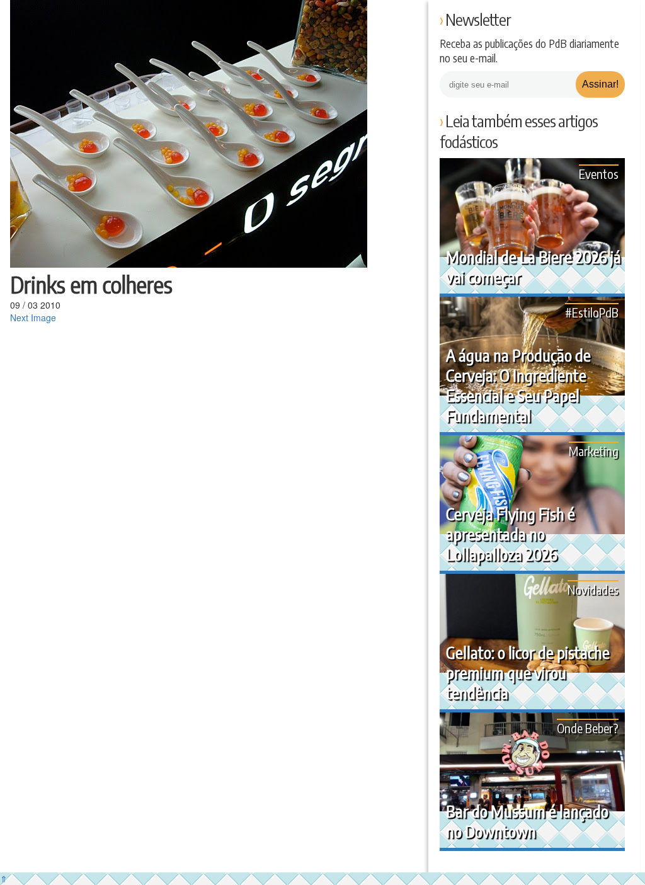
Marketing (594, 451)
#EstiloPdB (592, 312)
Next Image (33, 317)
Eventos (599, 173)
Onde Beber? (588, 728)
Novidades (593, 589)
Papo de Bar (36, 19)
